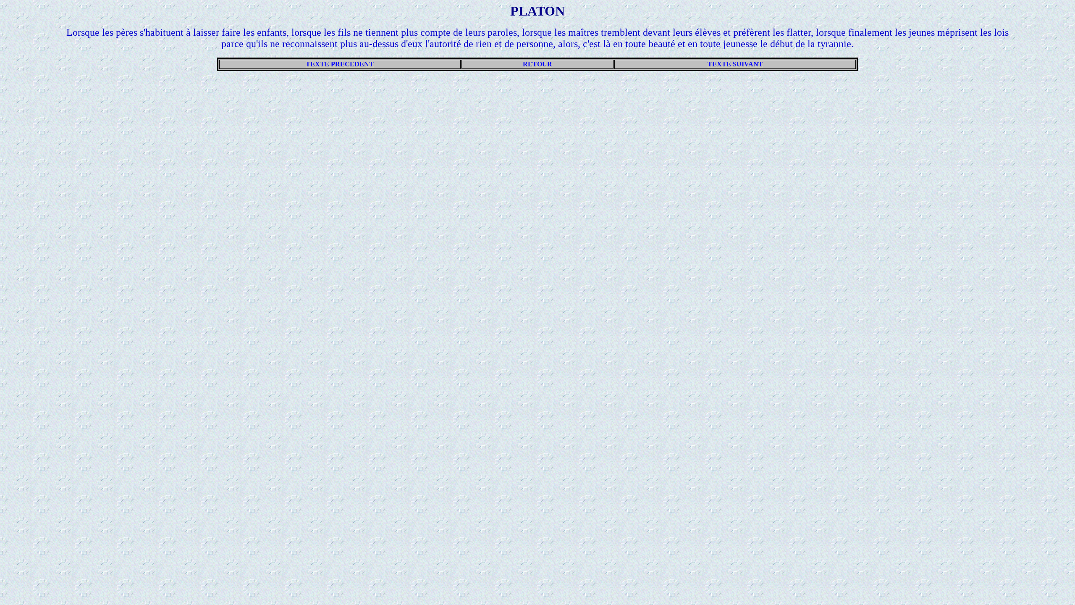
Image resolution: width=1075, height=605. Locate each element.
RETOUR (537, 64)
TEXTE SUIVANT (735, 64)
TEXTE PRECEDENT (340, 64)
